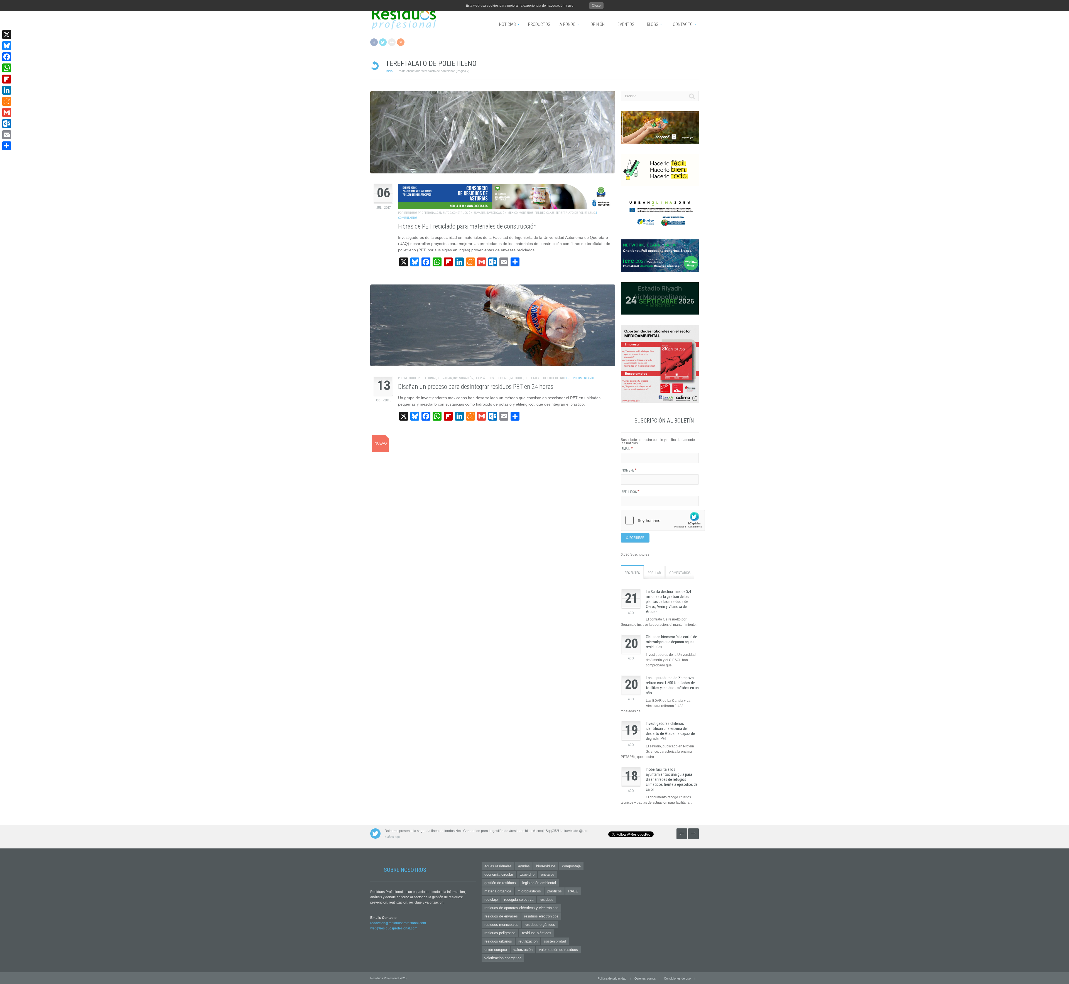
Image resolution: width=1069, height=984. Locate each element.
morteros (526, 213)
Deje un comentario (579, 378)
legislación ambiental (539, 883)
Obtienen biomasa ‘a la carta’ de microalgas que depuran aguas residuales (671, 641)
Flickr (392, 42)
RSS (400, 42)
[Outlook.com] (6, 123)
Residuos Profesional (420, 213)
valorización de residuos (558, 950)
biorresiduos (546, 866)
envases (479, 213)
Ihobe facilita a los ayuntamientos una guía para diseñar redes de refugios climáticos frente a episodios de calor (672, 779)
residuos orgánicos (540, 924)
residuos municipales (501, 924)
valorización (523, 950)
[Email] (6, 134)
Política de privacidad (612, 978)
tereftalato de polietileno (575, 213)
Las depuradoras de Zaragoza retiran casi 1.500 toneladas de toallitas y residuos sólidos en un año (672, 685)
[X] (6, 34)
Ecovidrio (526, 874)
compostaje (571, 866)
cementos (444, 213)
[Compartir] (6, 145)
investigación (496, 213)
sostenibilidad (555, 941)
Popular (654, 573)
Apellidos (630, 492)
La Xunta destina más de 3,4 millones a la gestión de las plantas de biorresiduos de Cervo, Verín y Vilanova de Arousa (668, 601)
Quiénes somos (645, 978)
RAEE (573, 891)
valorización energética (502, 958)
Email (627, 449)
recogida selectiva (518, 899)
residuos (516, 378)
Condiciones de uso (677, 978)
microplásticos (529, 891)
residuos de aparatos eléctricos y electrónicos (521, 908)
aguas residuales (498, 866)
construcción (462, 213)
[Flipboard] (6, 79)
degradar (444, 378)
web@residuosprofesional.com (393, 928)
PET (536, 213)
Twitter (383, 42)
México (512, 213)
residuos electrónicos (541, 916)
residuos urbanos (498, 941)
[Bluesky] (6, 45)
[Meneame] (6, 101)
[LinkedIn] (6, 90)
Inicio (389, 71)
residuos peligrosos (500, 933)
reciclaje (547, 213)
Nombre (629, 470)
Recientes (632, 573)
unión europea (495, 950)
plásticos (487, 378)
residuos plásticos (536, 933)
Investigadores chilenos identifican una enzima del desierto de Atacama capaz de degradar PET (670, 731)
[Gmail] (6, 112)
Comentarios (679, 573)
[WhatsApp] (6, 67)
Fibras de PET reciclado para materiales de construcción (467, 226)
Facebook (374, 42)
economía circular (498, 874)
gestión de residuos (500, 883)
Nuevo (381, 443)
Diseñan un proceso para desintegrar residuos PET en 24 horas (475, 387)
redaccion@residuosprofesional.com (398, 923)
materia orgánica (497, 891)
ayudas (524, 866)
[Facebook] (6, 56)
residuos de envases (501, 916)
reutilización (528, 941)
